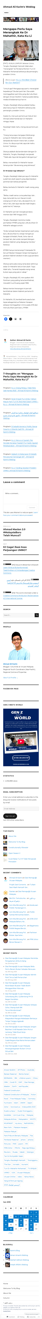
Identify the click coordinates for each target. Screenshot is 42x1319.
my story (18, 1123)
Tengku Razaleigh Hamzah (14, 1160)
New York (8, 1127)
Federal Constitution (12, 1090)
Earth (14, 1086)
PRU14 (17, 1148)
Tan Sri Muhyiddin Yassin (13, 1156)
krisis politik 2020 (29, 1107)
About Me (12, 836)
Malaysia (30, 1115)
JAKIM (22, 1103)
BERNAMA (8, 1078)
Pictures (7, 1144)
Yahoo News (29, 1177)
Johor (6, 1107)
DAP (20, 1082)
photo (23, 1140)
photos (30, 1140)
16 (36, 1221)
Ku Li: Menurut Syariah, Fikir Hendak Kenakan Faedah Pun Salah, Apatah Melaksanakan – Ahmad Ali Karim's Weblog (20, 443)
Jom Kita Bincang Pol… (18, 905)
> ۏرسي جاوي (8, 1303)
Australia (30, 1070)
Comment (32, 507)
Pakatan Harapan (20, 1127)
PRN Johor (8, 1148)
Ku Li (14, 360)
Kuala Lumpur (9, 1111)
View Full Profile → (10, 678)
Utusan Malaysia (23, 1173)
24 (6, 1229)
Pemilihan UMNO (22, 360)
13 (21, 1221)
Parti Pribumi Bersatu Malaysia (16, 1136)
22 (31, 1225)
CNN (6, 1082)
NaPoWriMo (28, 1123)
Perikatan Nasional (11, 1140)
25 (11, 1229)
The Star (7, 1164)
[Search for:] (19, 615)
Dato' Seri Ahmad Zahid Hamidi (24, 358)
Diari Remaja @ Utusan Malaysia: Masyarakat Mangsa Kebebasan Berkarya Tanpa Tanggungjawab (21, 1018)
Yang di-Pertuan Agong (13, 1181)
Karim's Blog (15, 1251)
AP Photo (21, 1070)
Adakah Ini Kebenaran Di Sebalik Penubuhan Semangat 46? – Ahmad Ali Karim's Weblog (20, 457)
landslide (7, 1115)
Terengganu (33, 1160)
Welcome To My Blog (16, 842)
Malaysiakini (23, 1119)
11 (11, 1221)
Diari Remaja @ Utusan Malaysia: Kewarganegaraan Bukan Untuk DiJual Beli (18, 1048)
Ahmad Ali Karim (11, 356)
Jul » (32, 1233)
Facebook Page (10, 689)
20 (21, 1225)
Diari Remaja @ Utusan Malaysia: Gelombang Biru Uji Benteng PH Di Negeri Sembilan (19, 996)
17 (6, 1225)
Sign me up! (10, 816)
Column (6, 1298)
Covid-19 (13, 1082)
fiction (33, 1095)
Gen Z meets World (13, 705)
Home (5, 1284)
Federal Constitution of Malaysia (16, 1095)
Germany (31, 1099)
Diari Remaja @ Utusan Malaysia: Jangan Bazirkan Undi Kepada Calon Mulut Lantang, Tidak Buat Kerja (20, 1029)
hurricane (8, 1103)
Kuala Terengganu (25, 1111)
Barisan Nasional (10, 1074)
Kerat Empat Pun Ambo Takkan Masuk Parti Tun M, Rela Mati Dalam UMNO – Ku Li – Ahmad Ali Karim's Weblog (20, 401)
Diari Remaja (29, 1082)
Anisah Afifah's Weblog (19, 1265)
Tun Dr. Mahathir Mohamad (24, 362)
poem (20, 1144)
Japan (29, 1103)
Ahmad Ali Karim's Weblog (19, 6)
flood (6, 1099)
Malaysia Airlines (10, 1119)
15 (31, 1221)
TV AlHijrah (32, 1168)
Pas (31, 1136)
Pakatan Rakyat (10, 1131)
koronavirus (15, 1107)
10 (6, 1221)
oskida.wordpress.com (21, 764)
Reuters (7, 1152)
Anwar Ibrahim (9, 1070)
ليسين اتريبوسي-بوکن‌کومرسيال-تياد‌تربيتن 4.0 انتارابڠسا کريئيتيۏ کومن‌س (23, 583)
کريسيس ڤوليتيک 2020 (12, 1185)
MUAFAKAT (8, 1123)
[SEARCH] (37, 615)
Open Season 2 (14, 853)
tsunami (25, 1164)
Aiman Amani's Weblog (19, 1255)
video (20, 1177)
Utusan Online (9, 1177)
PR (26, 1144)
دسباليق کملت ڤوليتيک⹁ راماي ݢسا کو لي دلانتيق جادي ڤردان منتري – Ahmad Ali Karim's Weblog (20, 415)
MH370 (33, 1119)
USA (13, 1173)
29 (31, 1229)
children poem (25, 1078)
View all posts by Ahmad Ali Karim (20, 349)
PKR (14, 1144)
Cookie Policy (7, 1311)
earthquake (23, 1086)
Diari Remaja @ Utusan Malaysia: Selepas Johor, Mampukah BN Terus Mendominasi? (21, 1007)
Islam (16, 1103)
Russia (15, 1152)
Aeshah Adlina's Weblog (19, 1260)
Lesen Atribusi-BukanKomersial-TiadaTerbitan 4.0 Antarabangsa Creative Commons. (19, 570)
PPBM (30, 360)
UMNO (35, 362)
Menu (6, 12)
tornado (16, 1164)
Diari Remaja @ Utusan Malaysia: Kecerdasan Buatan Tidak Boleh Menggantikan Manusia (17, 985)
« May (10, 1233)
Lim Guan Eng (18, 1115)
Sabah (22, 1152)
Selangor (30, 1152)
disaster (7, 1086)
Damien (12, 891)
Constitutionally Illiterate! (18, 847)
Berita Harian (24, 1074)
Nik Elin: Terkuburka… (17, 898)
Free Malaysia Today (18, 1099)
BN (16, 1078)
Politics (9, 358)
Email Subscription (13, 792)
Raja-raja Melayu (28, 1148)
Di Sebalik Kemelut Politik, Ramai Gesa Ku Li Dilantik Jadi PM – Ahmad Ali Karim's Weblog (20, 429)
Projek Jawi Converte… (18, 885)
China (35, 1078)
